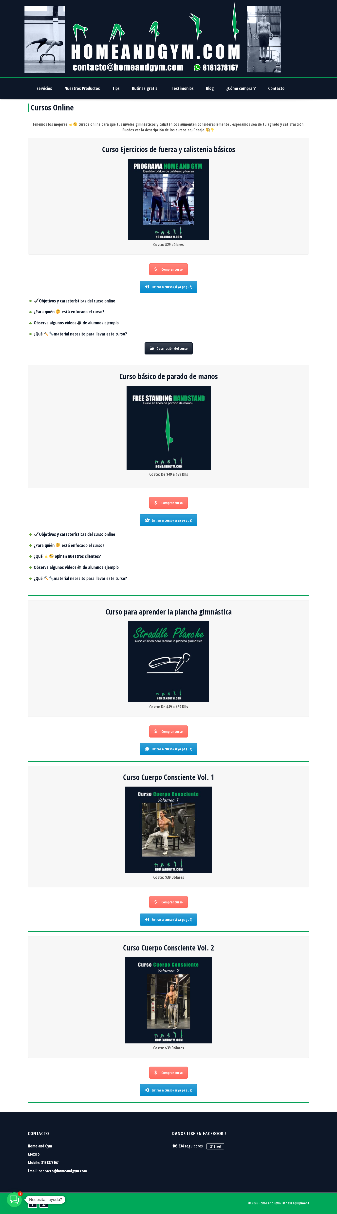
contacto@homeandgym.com (62, 1170)
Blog (210, 88)
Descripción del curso (172, 348)
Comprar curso (172, 269)
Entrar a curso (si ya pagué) (172, 286)
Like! (217, 1146)
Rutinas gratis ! (145, 88)
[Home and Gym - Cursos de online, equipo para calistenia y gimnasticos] (152, 39)
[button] (14, 1199)
